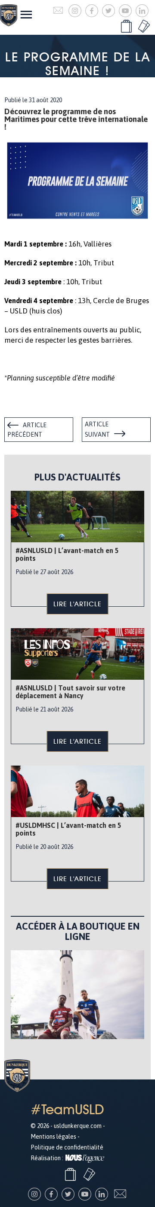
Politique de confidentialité (67, 1147)
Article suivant (97, 429)
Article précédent (26, 430)
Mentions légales (53, 1136)
